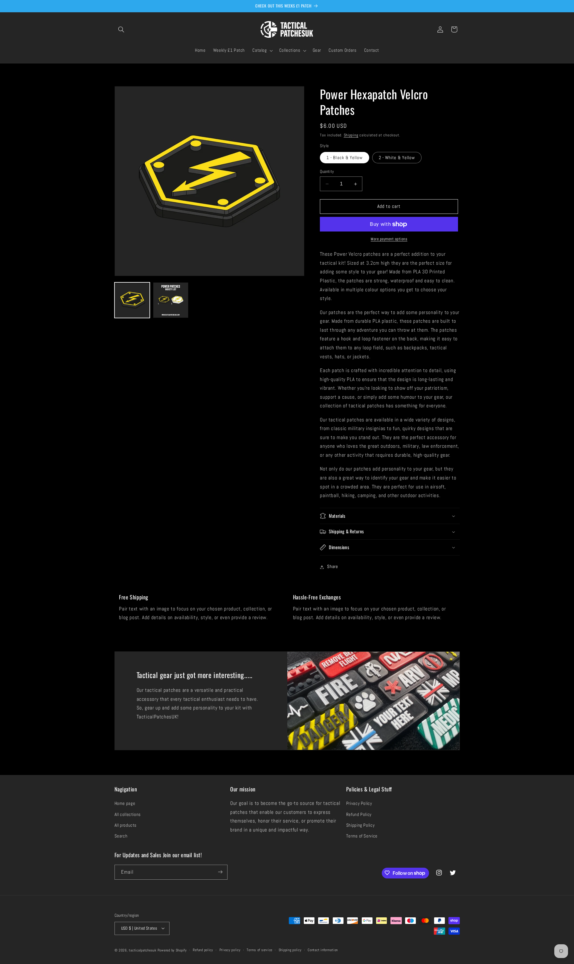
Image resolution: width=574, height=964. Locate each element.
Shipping (351, 135)
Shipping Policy (360, 825)
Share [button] (332, 566)
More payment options (389, 239)
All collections (128, 814)
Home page (125, 803)
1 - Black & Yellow (344, 157)
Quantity (327, 171)
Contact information (323, 950)
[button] (121, 29)
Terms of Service (362, 836)
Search (121, 836)
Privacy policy (230, 950)
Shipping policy (290, 950)
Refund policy (203, 950)
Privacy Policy (359, 803)
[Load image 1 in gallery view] (132, 300)
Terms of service (259, 950)
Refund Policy (359, 814)
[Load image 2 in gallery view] (171, 300)
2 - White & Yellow (397, 157)
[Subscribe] (220, 872)
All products (126, 825)
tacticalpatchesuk (142, 950)
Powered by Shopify (172, 950)
